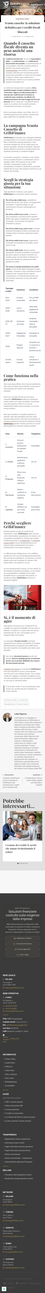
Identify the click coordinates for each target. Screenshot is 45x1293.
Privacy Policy (10, 1059)
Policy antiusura (11, 1074)
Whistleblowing (11, 1082)
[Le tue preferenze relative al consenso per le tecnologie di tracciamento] (4, 1289)
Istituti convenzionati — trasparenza (18, 1158)
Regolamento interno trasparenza (17, 1139)
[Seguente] (38, 836)
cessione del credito (11, 700)
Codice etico (9, 1070)
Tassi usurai (9, 1078)
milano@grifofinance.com (14, 988)
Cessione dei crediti (22, 19)
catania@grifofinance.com (15, 1268)
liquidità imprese (10, 704)
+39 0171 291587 (11, 1008)
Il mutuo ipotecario (12, 1109)
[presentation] (22, 826)
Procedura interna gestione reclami (18, 1175)
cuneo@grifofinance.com (14, 1011)
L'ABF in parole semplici (14, 1102)
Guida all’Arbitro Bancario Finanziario (18, 1162)
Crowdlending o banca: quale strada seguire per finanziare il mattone (33, 780)
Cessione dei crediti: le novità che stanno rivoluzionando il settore (21, 848)
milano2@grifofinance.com (15, 1205)
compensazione (12, 70)
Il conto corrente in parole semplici (18, 1121)
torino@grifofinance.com (14, 1221)
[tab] (17, 863)
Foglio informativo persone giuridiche (19, 1147)
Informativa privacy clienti (14, 1143)
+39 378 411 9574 (11, 1006)
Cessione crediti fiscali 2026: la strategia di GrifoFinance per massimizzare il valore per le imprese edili (11, 781)
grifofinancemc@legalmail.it (16, 1025)
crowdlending (25, 541)
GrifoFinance (8, 424)
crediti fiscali (23, 700)
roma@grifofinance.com (14, 1252)
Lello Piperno (17, 36)
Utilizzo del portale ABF (14, 1106)
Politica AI (8, 1067)
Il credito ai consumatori (14, 1113)
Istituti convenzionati (12, 1154)
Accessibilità (9, 1086)
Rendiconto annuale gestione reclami (19, 1178)
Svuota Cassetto (22, 704)
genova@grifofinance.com (15, 1236)
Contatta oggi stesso (11, 669)
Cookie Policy (10, 1063)
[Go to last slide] (6, 836)
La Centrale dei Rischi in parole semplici (20, 1117)
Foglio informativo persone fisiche (17, 1150)
